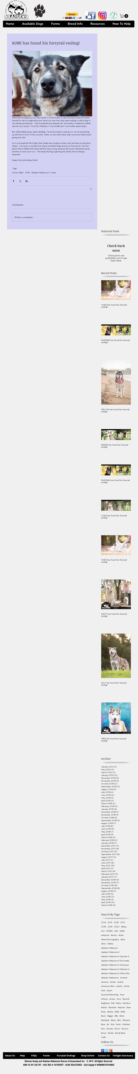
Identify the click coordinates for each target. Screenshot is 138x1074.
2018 (103, 927)
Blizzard (126, 1020)
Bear (129, 1007)
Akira (122, 939)
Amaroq (104, 982)
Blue (103, 1024)
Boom (117, 1029)
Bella (117, 1012)
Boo (103, 1029)
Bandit (104, 1007)
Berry (103, 1016)
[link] (124, 16)
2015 (110, 922)
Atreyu (112, 999)
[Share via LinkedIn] (26, 181)
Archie (126, 986)
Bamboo (127, 1003)
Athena (104, 999)
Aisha (121, 935)
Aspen (109, 990)
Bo (108, 1024)
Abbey (124, 927)
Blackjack (105, 1020)
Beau (103, 1012)
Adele (122, 931)
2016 (27, 173)
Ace (103, 931)
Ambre (120, 982)
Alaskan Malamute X (40, 173)
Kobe (53, 173)
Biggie (110, 1016)
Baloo (118, 1003)
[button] (72, 16)
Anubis (119, 986)
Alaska (110, 944)
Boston (125, 1029)
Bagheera (105, 1003)
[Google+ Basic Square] (110, 1050)
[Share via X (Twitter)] (20, 181)
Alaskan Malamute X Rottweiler (115, 961)
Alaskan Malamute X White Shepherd (116, 973)
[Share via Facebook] (13, 181)
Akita (103, 944)
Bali (113, 1003)
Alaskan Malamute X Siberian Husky (116, 969)
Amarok (123, 978)
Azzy (119, 999)
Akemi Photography (110, 939)
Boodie (110, 1029)
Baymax (121, 1007)
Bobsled (126, 1024)
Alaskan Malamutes (110, 978)
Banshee (112, 1007)
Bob (113, 1024)
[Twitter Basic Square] (106, 1050)
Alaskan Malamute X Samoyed (115, 965)
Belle (123, 1012)
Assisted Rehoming (109, 995)
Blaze (113, 1020)
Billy (116, 1016)
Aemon (114, 935)
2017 (122, 922)
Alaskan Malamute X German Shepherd (116, 956)
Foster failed (17, 173)
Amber (113, 982)
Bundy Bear (120, 1033)
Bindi (122, 1016)
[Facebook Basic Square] (102, 1050)
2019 (110, 927)
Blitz (119, 1020)
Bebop (110, 1012)
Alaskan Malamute (109, 948)
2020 (116, 927)
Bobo (118, 1024)
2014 (103, 922)
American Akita (108, 986)
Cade (103, 1037)
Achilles (109, 931)
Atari (122, 995)
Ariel (103, 990)
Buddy (110, 1033)
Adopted (105, 935)
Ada (116, 931)
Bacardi (126, 999)
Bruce (103, 1033)
